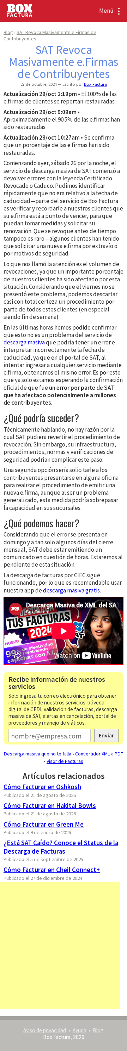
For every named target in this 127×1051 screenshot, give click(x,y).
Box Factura (95, 84)
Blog (8, 32)
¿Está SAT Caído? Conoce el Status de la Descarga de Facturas (61, 847)
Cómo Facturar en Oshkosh (42, 787)
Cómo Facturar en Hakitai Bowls (50, 806)
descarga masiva (24, 342)
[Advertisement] (63, 945)
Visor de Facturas (65, 761)
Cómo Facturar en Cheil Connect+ (52, 870)
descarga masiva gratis (71, 590)
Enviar (106, 735)
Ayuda (79, 1030)
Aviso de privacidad (44, 1030)
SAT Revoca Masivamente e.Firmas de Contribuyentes (63, 61)
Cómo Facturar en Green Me (44, 824)
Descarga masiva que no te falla (37, 754)
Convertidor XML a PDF (99, 754)
